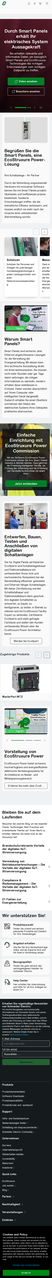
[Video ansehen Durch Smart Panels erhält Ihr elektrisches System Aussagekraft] (26, 81)
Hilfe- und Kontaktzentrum (15, 1118)
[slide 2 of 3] (28, 107)
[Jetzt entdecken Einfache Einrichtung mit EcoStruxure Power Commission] (26, 483)
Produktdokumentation (13, 1091)
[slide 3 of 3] (30, 107)
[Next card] (47, 655)
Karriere (6, 1145)
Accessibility (8, 1158)
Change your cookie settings (26, 1265)
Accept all (26, 1273)
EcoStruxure (8, 1181)
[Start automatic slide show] (41, 107)
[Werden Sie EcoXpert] (26, 641)
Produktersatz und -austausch (17, 1105)
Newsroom (7, 1163)
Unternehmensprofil (12, 1150)
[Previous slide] (11, 107)
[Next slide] (34, 107)
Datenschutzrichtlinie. (19, 1035)
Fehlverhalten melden (12, 1154)
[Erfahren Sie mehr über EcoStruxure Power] (26, 786)
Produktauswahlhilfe (12, 1100)
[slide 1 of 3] (21, 107)
